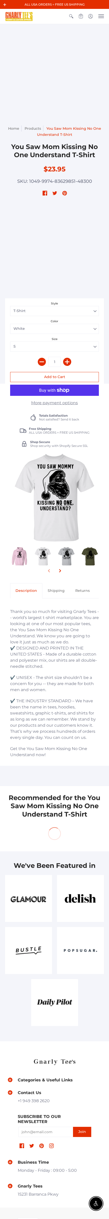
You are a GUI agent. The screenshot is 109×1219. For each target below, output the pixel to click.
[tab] (26, 590)
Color (54, 321)
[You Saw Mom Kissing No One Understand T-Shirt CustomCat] (19, 556)
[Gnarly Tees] (19, 16)
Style (54, 303)
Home (13, 128)
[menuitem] (71, 16)
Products (33, 128)
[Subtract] (42, 362)
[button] (5, 4)
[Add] (67, 362)
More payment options (54, 402)
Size (55, 339)
